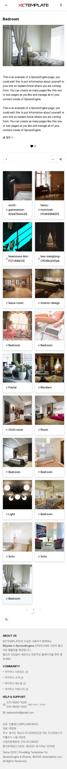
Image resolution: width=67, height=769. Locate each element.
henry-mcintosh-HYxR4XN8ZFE (50, 210)
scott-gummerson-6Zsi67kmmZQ (17, 210)
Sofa (11, 556)
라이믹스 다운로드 (15, 672)
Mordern (46, 387)
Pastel (12, 387)
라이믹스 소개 (12, 677)
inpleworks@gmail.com (20, 712)
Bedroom (14, 345)
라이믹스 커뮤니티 (15, 689)
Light (11, 514)
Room (44, 429)
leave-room (15, 303)
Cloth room (15, 429)
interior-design (50, 303)
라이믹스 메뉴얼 (13, 683)
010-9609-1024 (17, 706)
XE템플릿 (33, 5)
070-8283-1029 (17, 702)
